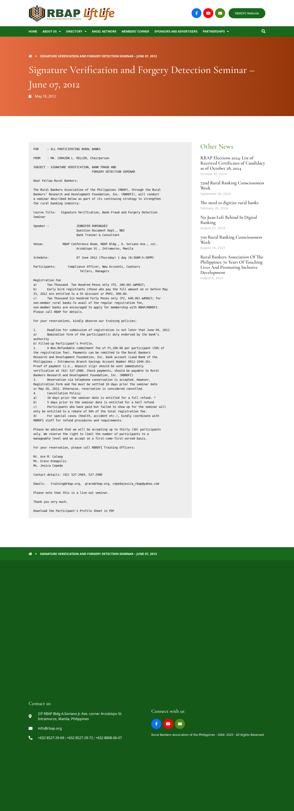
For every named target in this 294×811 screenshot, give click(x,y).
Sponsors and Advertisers (176, 31)
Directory (74, 31)
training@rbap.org (65, 483)
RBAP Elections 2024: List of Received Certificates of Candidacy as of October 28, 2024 (232, 163)
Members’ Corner (135, 31)
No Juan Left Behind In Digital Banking (228, 219)
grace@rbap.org (97, 483)
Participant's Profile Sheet (79, 511)
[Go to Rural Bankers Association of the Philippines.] (30, 56)
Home (33, 31)
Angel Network (104, 31)
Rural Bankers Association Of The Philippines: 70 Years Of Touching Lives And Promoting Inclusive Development (231, 264)
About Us (49, 31)
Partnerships (214, 31)
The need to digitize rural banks (229, 202)
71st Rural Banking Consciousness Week (231, 239)
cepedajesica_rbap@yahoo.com (136, 483)
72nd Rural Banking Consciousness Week (232, 185)
